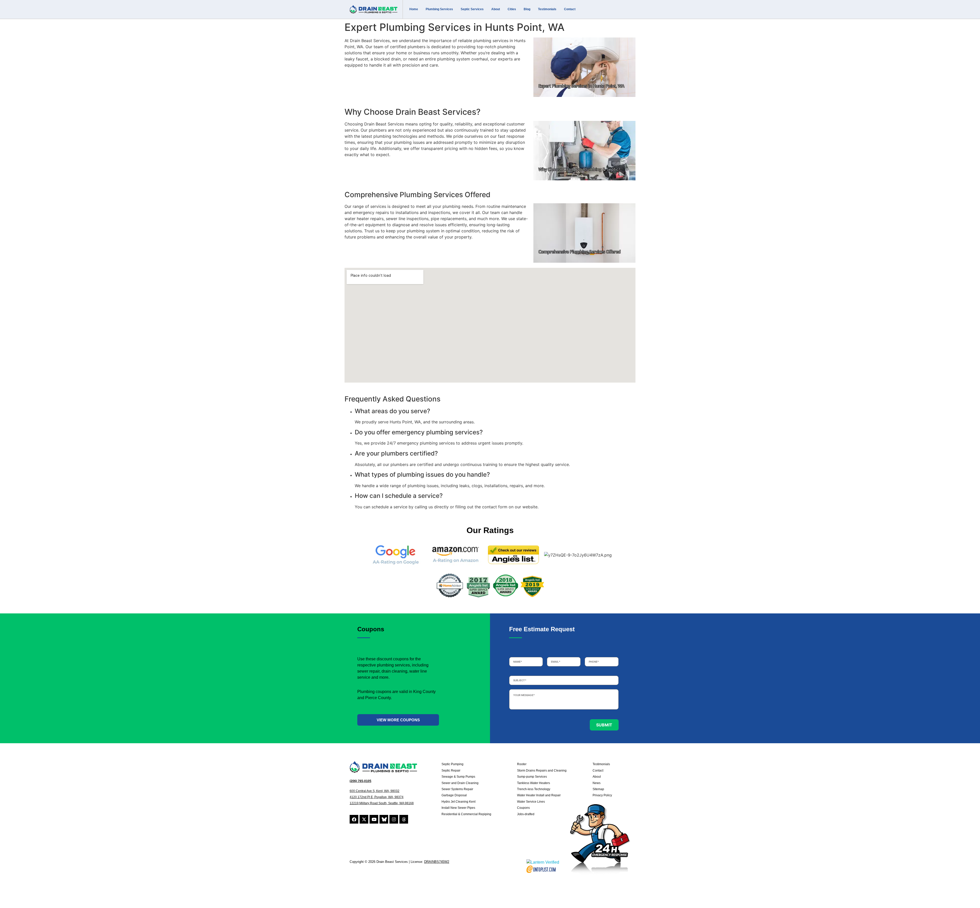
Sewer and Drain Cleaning (460, 783)
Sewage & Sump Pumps (458, 776)
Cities (512, 9)
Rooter (521, 764)
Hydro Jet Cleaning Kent (458, 801)
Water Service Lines (531, 801)
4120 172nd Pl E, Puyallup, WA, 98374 (376, 797)
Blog (527, 9)
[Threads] (403, 819)
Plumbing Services (439, 9)
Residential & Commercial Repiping (466, 814)
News (597, 783)
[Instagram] (393, 819)
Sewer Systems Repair (457, 789)
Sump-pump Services (532, 776)
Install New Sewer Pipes (458, 808)
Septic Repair (451, 770)
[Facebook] (354, 819)
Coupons (523, 808)
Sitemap (598, 789)
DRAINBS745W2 (436, 862)
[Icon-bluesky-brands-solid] (383, 819)
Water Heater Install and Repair (539, 795)
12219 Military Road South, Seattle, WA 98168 (382, 803)
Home (413, 9)
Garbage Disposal (454, 795)
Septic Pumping (452, 764)
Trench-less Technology (533, 789)
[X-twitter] (364, 819)
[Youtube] (374, 819)
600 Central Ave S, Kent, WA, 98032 (374, 791)
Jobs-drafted (525, 814)
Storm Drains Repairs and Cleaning (542, 770)
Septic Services (472, 9)
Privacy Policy (602, 795)
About (495, 9)
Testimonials (547, 9)
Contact (569, 9)
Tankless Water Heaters (533, 783)
